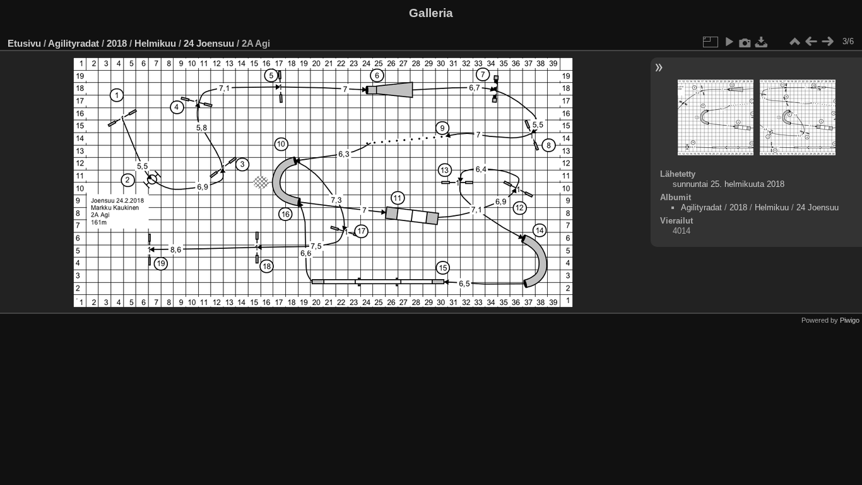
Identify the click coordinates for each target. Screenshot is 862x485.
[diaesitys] (729, 41)
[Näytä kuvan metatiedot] (745, 41)
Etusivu (24, 43)
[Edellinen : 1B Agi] (811, 41)
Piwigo (849, 320)
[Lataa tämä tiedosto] (761, 41)
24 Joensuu (209, 43)
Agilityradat (73, 43)
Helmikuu (155, 43)
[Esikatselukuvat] (794, 41)
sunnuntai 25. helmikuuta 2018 (728, 184)
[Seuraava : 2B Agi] (827, 41)
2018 (117, 43)
